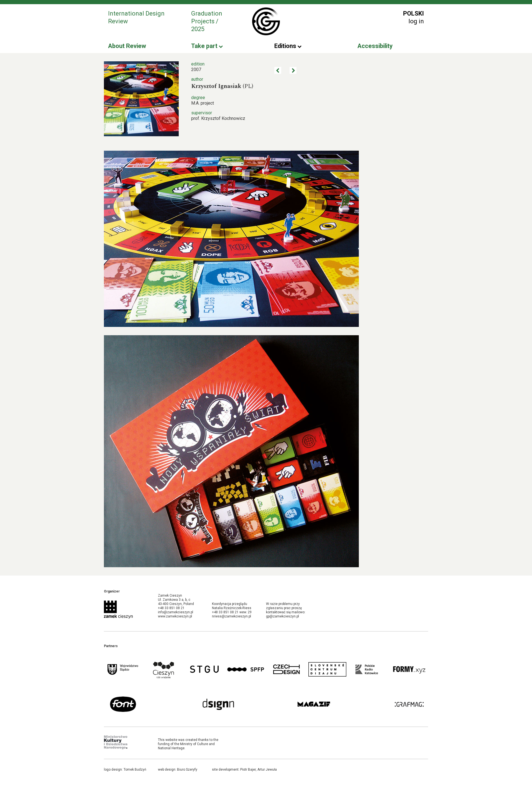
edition (197, 64)
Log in (416, 21)
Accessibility (375, 45)
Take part (205, 45)
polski (413, 13)
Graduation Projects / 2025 (206, 21)
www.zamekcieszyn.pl (175, 616)
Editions (286, 45)
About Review (127, 45)
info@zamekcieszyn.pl (175, 612)
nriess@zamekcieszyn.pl (231, 616)
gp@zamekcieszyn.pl (282, 616)
